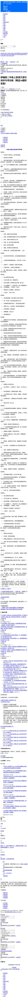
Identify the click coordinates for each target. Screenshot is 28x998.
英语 (4, 19)
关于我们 (5, 903)
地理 (4, 25)
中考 (4, 37)
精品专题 (5, 33)
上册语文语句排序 (13, 149)
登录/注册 (3, 952)
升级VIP (8, 109)
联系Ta (3, 131)
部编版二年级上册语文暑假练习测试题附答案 (13, 607)
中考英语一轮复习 (4, 53)
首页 (3, 61)
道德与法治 (6, 22)
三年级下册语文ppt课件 (10, 55)
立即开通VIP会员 (6, 701)
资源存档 (5, 896)
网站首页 (5, 14)
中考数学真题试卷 (12, 54)
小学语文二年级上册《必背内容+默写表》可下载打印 (13, 616)
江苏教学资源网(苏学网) (7, 591)
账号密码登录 (8, 951)
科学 (4, 20)
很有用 (2, 831)
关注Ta (3, 128)
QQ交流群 (3, 756)
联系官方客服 (13, 133)
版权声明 (5, 904)
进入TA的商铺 (5, 133)
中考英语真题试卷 (17, 53)
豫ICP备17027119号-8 (16, 912)
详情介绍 (5, 137)
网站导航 (5, 894)
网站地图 (8, 912)
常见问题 (5, 139)
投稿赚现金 (4, 63)
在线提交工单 (13, 700)
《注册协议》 (13, 935)
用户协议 (8, 925)
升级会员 (4, 93)
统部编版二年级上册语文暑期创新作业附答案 (11, 609)
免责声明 (5, 906)
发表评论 (5, 142)
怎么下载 (3, 838)
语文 (4, 15)
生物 (4, 27)
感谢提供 (3, 854)
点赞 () (4, 114)
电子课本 (5, 32)
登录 (23, 581)
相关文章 (5, 140)
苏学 (3, 87)
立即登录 (3, 921)
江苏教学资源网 (18, 867)
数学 (4, 17)
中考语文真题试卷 (24, 53)
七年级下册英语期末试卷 (20, 54)
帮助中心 (5, 8)
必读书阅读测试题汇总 (7, 726)
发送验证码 (3, 949)
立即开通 (14, 967)
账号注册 (3, 951)
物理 (4, 28)
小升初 (5, 35)
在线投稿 (5, 897)
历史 (4, 23)
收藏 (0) (9, 114)
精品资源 (5, 9)
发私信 (3, 130)
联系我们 (5, 908)
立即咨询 (3, 145)
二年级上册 (12, 61)
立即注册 (18, 925)
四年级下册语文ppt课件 (5, 54)
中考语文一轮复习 (10, 53)
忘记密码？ (3, 919)
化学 (4, 30)
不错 (2, 823)
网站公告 (5, 6)
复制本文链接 (4, 605)
